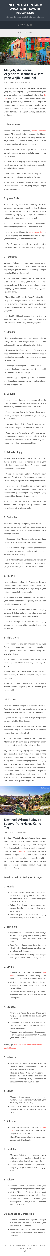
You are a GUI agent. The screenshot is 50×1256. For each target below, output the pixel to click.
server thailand (39, 130)
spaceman (22, 851)
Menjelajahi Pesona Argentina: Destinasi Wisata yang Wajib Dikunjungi (23, 74)
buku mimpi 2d (35, 232)
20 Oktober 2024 (11, 82)
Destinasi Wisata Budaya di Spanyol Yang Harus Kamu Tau (23, 823)
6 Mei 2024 (8, 832)
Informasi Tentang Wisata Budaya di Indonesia (25, 9)
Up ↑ (26, 1251)
